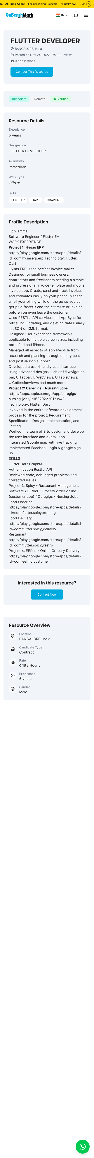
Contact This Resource (32, 71)
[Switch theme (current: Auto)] (76, 15)
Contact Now (47, 594)
